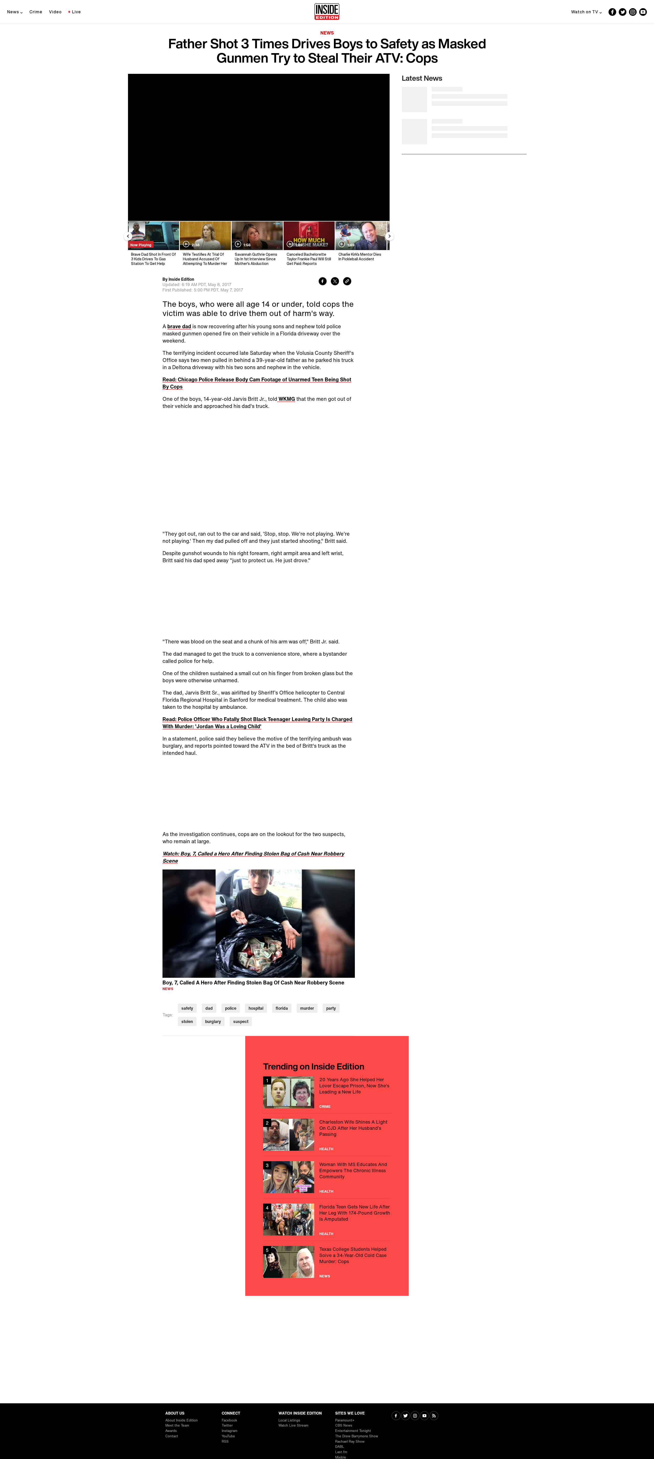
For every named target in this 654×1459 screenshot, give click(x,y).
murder (307, 1008)
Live (76, 12)
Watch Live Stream (293, 1425)
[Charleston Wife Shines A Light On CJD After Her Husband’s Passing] (327, 1135)
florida (282, 1008)
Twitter (227, 1425)
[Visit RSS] (433, 1416)
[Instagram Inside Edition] (633, 12)
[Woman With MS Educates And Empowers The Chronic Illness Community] (327, 1177)
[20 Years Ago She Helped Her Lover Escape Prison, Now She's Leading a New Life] (327, 1092)
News (13, 12)
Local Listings (289, 1420)
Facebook (229, 1420)
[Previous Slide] (128, 236)
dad (209, 1008)
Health (326, 1149)
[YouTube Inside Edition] (643, 12)
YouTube (228, 1436)
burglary (213, 1021)
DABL (339, 1446)
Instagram (229, 1430)
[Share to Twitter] (335, 282)
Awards (171, 1430)
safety (187, 1008)
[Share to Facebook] (322, 282)
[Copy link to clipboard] (347, 282)
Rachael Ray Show (350, 1441)
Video (55, 12)
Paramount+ (344, 1420)
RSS (225, 1441)
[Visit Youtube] (424, 1416)
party (331, 1008)
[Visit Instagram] (415, 1416)
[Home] (326, 12)
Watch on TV (584, 12)
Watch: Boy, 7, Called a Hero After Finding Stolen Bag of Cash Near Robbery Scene (253, 857)
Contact (171, 1436)
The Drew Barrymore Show (356, 1436)
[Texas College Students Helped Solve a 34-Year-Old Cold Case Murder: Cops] (327, 1262)
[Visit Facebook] (396, 1416)
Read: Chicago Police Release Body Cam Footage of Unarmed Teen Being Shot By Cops (256, 383)
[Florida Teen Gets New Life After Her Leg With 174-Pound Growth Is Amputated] (327, 1220)
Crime (35, 12)
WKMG (286, 399)
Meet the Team (177, 1425)
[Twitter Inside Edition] (622, 12)
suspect (240, 1021)
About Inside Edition (181, 1420)
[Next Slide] (389, 236)
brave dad (179, 326)
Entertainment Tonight (353, 1430)
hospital (256, 1008)
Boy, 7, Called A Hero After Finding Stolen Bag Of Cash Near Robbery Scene (253, 982)
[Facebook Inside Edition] (612, 12)
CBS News (343, 1425)
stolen (187, 1021)
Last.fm (341, 1452)
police (230, 1008)
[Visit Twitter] (405, 1416)
